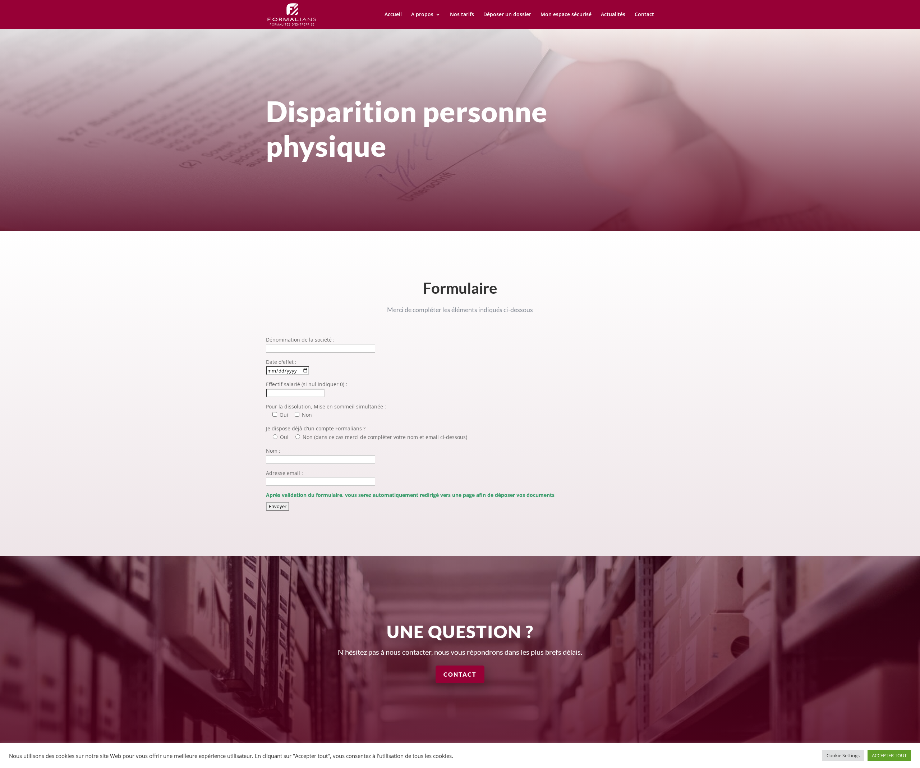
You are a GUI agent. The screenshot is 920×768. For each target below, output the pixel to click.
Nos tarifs (462, 15)
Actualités (613, 15)
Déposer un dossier (507, 15)
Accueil (393, 15)
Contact (644, 15)
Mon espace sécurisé (566, 15)
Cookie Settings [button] (843, 755)
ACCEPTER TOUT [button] (889, 755)
